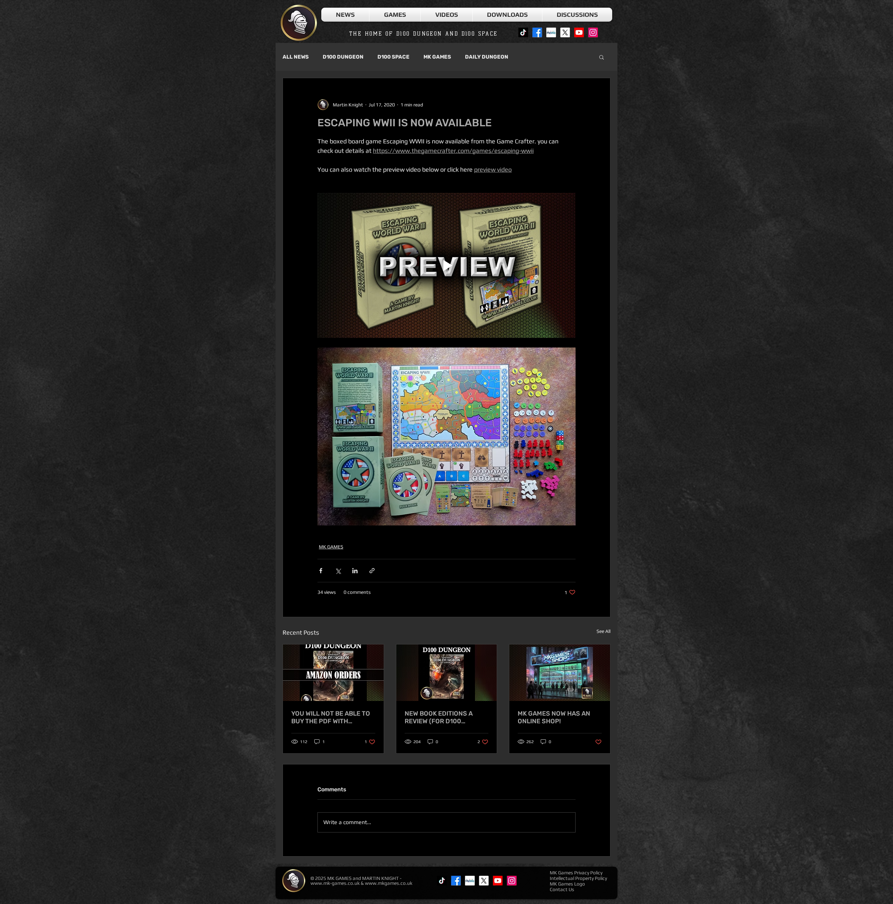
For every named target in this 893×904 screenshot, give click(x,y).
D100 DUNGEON (343, 57)
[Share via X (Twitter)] (338, 570)
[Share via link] (372, 570)
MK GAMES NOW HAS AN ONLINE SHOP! (554, 717)
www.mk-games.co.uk (335, 883)
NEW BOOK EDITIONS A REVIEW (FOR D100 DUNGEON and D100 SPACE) (439, 717)
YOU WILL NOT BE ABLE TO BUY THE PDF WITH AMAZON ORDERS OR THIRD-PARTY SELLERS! (330, 717)
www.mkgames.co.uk (388, 883)
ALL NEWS (296, 57)
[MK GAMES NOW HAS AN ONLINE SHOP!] (559, 672)
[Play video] (446, 265)
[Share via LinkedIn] (355, 570)
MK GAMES (437, 57)
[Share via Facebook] (320, 570)
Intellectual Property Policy (578, 878)
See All (603, 631)
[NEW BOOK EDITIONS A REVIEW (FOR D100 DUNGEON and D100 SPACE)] (446, 672)
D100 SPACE (393, 57)
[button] (394, 15)
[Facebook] (537, 32)
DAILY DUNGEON (486, 57)
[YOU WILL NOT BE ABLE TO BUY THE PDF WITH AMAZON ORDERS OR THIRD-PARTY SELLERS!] (333, 672)
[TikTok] (523, 32)
